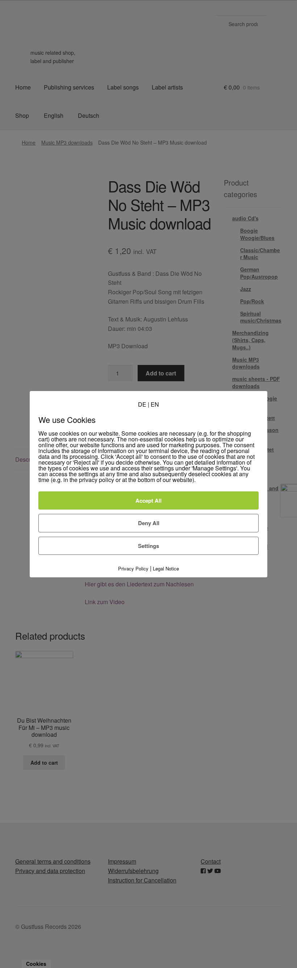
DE (142, 404)
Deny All (148, 523)
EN (155, 404)
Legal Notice (166, 568)
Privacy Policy (133, 568)
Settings (148, 545)
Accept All (148, 500)
